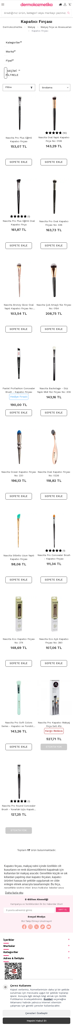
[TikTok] (42, 926)
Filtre (8, 87)
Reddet (48, 999)
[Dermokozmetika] (36, 4)
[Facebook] (24, 926)
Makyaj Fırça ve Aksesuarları (56, 27)
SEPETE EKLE (19, 162)
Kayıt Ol (63, 910)
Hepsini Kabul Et (36, 1020)
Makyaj (31, 27)
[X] (36, 926)
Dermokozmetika (12, 27)
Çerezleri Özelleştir (36, 1013)
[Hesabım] (65, 4)
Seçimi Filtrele (6, 73)
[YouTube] (48, 926)
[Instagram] (30, 926)
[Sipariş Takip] (60, 4)
